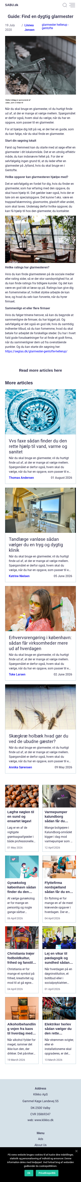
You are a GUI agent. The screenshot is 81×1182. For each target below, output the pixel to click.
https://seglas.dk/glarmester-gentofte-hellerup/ (36, 351)
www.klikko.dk (43, 1120)
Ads (40, 1139)
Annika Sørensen (20, 767)
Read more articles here (40, 370)
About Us (40, 1145)
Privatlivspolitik (47, 1173)
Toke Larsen (17, 674)
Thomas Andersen (21, 477)
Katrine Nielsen (19, 576)
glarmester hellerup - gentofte (55, 26)
